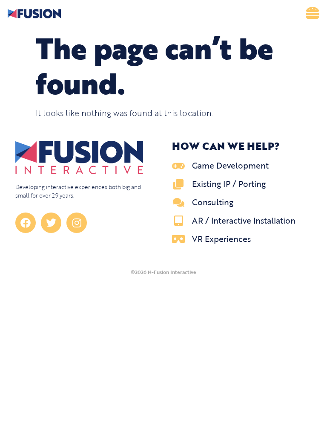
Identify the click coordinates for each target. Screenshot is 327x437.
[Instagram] (76, 223)
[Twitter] (51, 223)
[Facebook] (25, 223)
